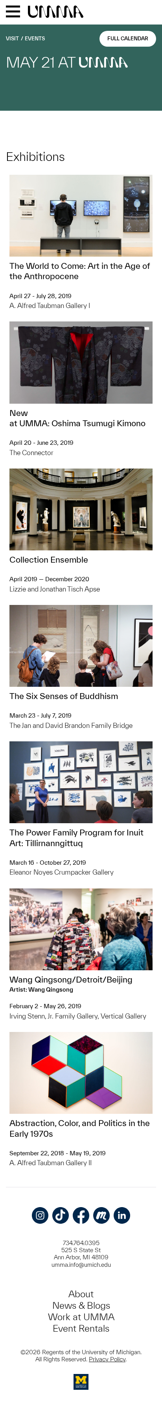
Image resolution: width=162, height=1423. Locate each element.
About (81, 1294)
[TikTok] (60, 1215)
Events (35, 39)
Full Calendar (127, 39)
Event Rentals (81, 1328)
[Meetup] (101, 1215)
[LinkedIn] (122, 1215)
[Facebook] (81, 1215)
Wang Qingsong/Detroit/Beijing (71, 979)
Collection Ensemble (48, 559)
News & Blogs (81, 1305)
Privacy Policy (107, 1359)
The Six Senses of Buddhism (63, 696)
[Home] (55, 12)
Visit (12, 39)
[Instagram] (40, 1215)
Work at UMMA (81, 1317)
